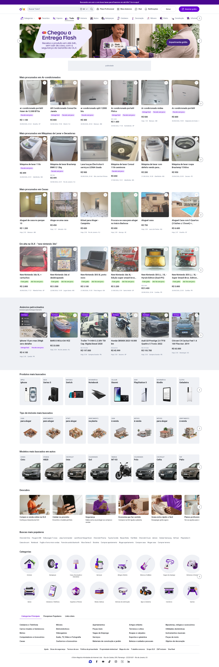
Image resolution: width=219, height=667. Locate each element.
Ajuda (46, 649)
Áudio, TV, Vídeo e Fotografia (68, 637)
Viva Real (171, 649)
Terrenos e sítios (136, 629)
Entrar (168, 9)
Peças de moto (172, 637)
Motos (22, 633)
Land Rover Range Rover (83, 538)
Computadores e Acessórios (32, 637)
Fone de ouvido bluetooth (70, 542)
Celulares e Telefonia (29, 625)
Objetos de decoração (175, 641)
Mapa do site (124, 649)
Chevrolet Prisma (100, 538)
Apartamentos (99, 625)
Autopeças (109, 18)
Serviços (96, 637)
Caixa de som (24, 542)
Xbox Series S (86, 542)
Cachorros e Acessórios (66, 641)
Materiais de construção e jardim (107, 641)
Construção (179, 18)
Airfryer (176, 538)
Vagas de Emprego (101, 633)
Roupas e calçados (137, 633)
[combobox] (61, 9)
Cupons (59, 18)
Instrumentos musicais (175, 633)
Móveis (153, 18)
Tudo (71, 18)
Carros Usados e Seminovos (32, 629)
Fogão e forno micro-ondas (49, 542)
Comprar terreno (164, 542)
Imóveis (83, 18)
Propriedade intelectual (109, 649)
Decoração (139, 18)
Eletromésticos (62, 629)
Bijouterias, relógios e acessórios (180, 625)
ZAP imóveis (161, 649)
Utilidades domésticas (175, 629)
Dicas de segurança (57, 649)
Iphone (155, 538)
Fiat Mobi (134, 538)
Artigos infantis (135, 625)
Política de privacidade (89, 649)
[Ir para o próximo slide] (200, 103)
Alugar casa (151, 542)
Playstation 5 (185, 538)
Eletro (165, 18)
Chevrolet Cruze (145, 538)
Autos (96, 18)
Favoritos (46, 18)
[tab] (31, 616)
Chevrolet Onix (25, 538)
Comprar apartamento (109, 542)
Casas (22, 641)
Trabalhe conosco (138, 649)
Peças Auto (98, 629)
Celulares (124, 18)
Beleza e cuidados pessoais (141, 641)
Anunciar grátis (191, 9)
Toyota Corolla (113, 538)
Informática (195, 18)
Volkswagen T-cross (50, 538)
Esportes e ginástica (138, 637)
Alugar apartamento (126, 542)
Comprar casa (141, 542)
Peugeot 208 (36, 538)
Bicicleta (96, 542)
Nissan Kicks (124, 538)
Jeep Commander (65, 538)
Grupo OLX (151, 649)
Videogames (61, 633)
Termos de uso (73, 649)
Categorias (28, 18)
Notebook (34, 542)
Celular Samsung (165, 538)
